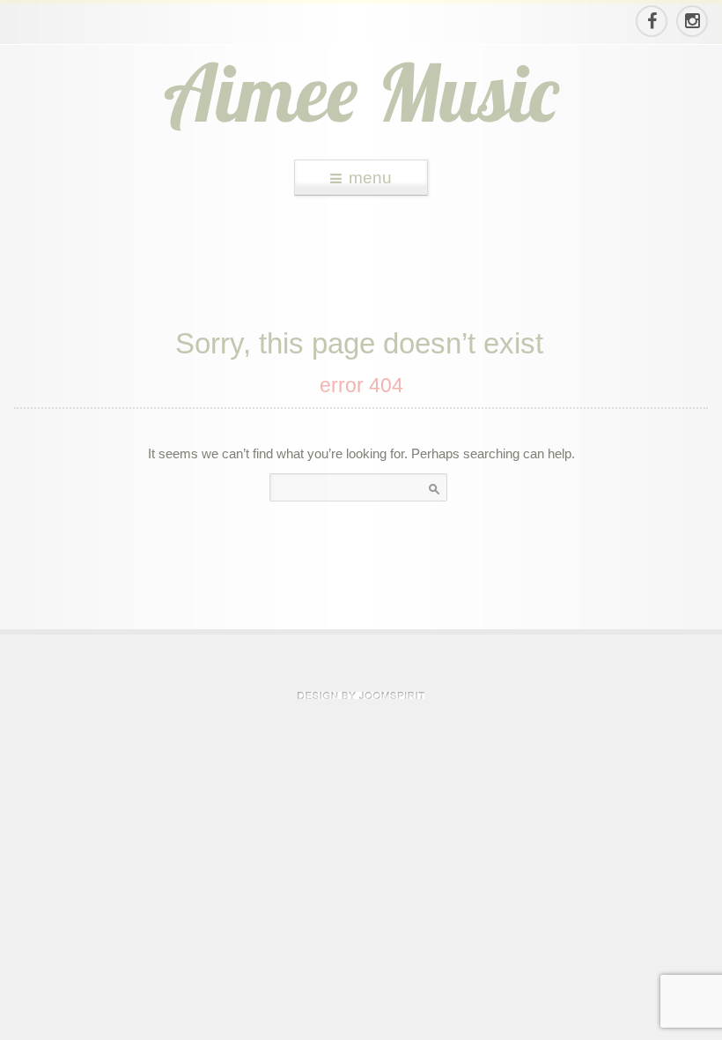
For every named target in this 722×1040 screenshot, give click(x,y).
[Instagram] (691, 21)
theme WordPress (361, 695)
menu (370, 177)
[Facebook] (651, 21)
